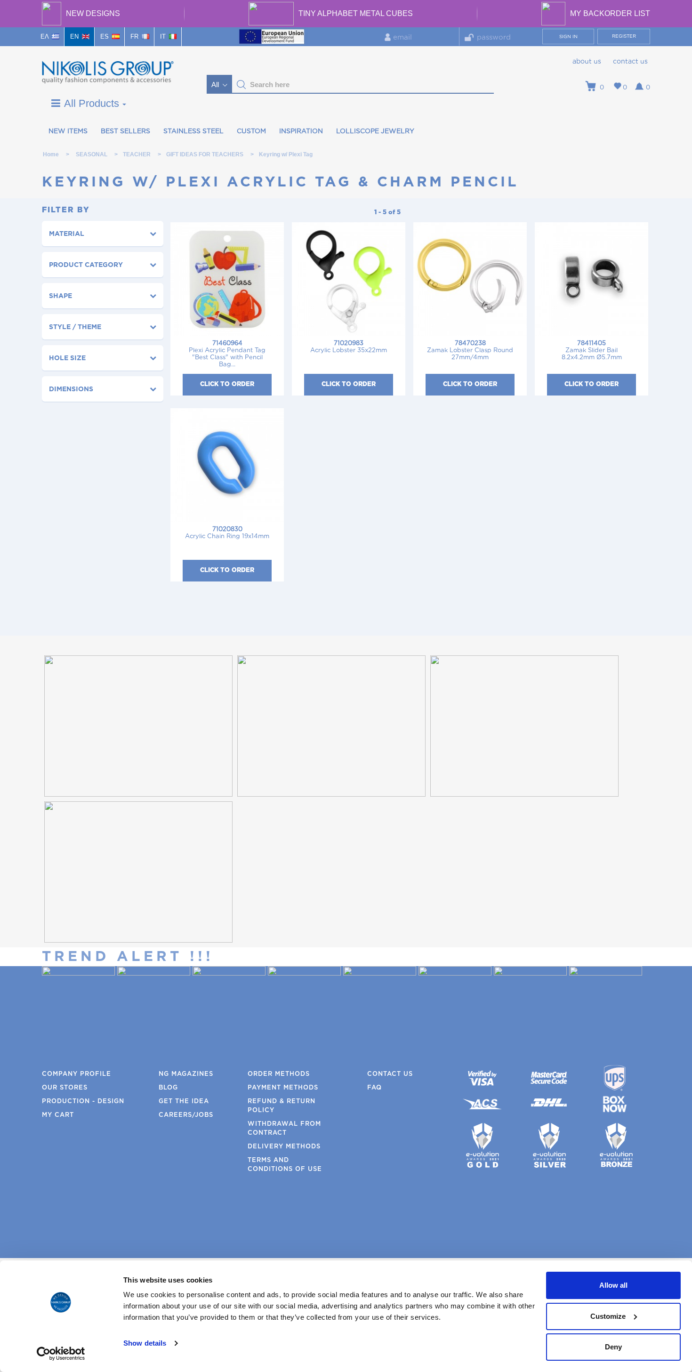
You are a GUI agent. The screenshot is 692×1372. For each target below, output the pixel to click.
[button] (241, 84)
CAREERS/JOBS (186, 1115)
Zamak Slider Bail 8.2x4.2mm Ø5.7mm (592, 350)
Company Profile (76, 1074)
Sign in (568, 36)
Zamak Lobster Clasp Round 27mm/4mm (470, 350)
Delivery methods (284, 1147)
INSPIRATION (301, 131)
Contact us (630, 61)
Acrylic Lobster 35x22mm (348, 347)
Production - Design (83, 1101)
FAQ (374, 1088)
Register (624, 36)
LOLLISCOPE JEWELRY (375, 131)
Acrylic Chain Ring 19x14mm (227, 533)
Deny (613, 1347)
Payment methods (283, 1088)
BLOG (168, 1088)
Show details (144, 1343)
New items (68, 131)
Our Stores (65, 1088)
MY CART (58, 1115)
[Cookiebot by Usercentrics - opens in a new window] (61, 1354)
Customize (608, 1316)
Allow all (613, 1285)
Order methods (279, 1074)
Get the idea (184, 1101)
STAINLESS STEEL (193, 131)
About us (586, 61)
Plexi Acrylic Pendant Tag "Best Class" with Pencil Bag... (227, 354)
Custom (251, 131)
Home (51, 154)
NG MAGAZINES (186, 1074)
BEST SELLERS (125, 131)
